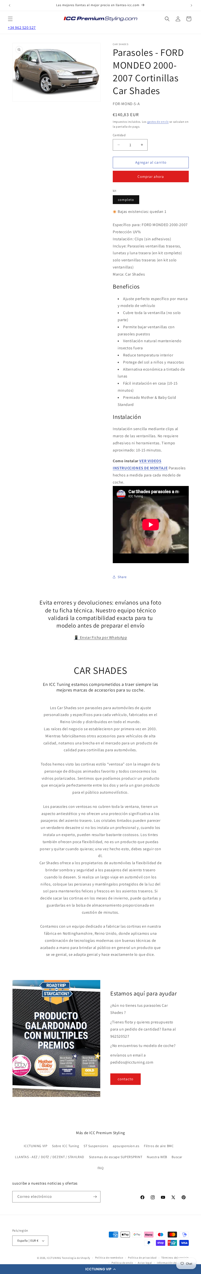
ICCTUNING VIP (36, 1146)
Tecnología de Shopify (76, 1258)
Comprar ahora (151, 176)
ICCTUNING (54, 1258)
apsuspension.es (126, 1146)
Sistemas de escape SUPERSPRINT (115, 1157)
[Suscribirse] (94, 1196)
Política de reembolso (109, 1257)
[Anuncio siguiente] (191, 5)
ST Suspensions (96, 1146)
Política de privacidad (142, 1257)
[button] (100, 1269)
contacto (125, 1079)
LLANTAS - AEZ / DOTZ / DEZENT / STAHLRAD (49, 1157)
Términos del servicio (175, 1257)
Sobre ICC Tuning (65, 1146)
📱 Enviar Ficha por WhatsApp (100, 637)
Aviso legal (145, 1262)
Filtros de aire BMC (159, 1146)
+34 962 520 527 (22, 27)
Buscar (177, 1157)
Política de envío (122, 1262)
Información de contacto (173, 1262)
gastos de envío (158, 121)
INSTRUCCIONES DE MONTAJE (140, 468)
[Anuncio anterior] (9, 5)
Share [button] (122, 577)
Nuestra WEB (157, 1157)
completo (126, 199)
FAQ (101, 1168)
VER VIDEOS (150, 460)
